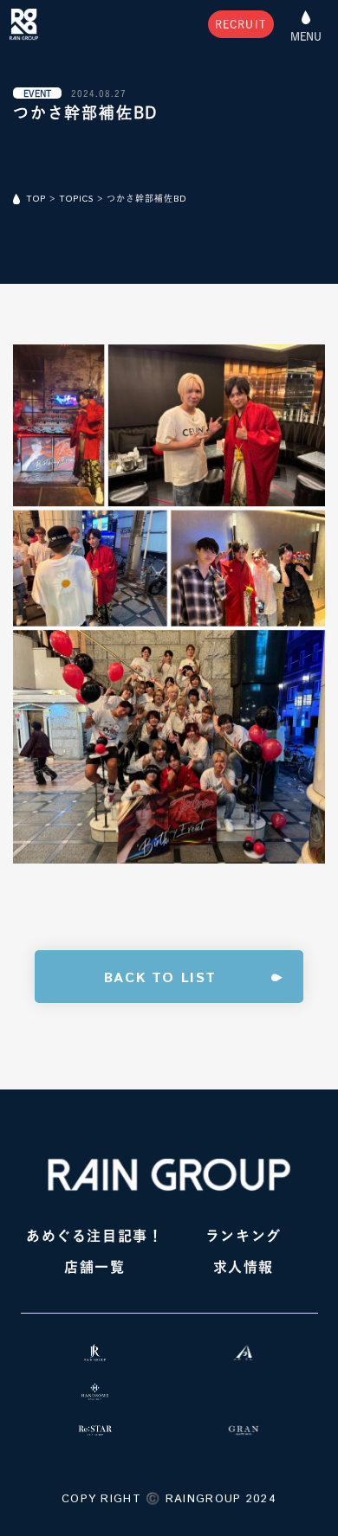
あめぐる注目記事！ (94, 1236)
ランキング (243, 1236)
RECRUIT (241, 24)
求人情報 (243, 1267)
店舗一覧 (94, 1267)
